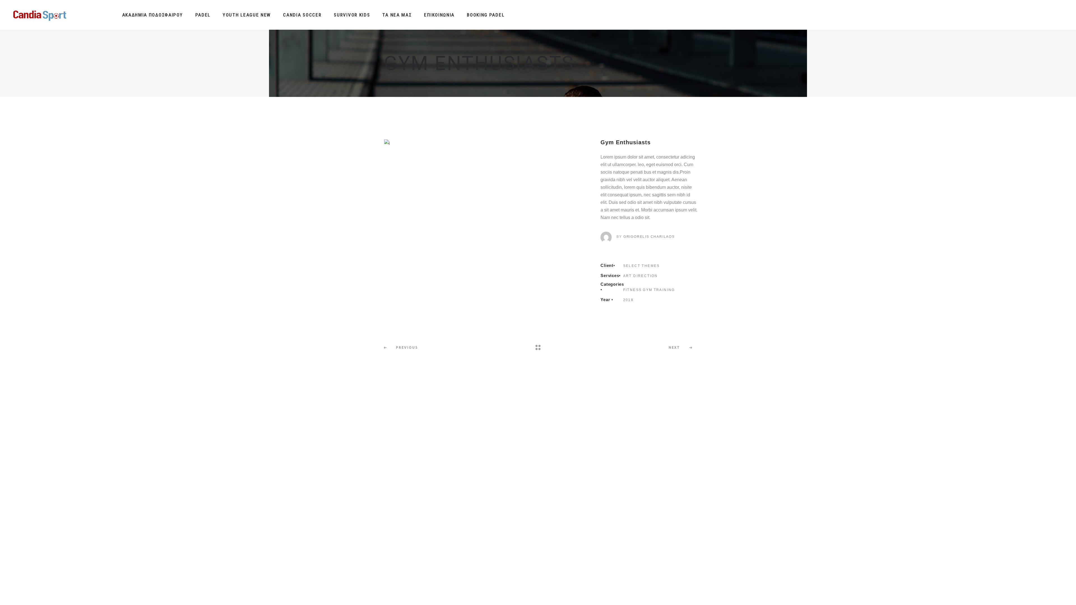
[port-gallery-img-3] (485, 143)
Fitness (632, 290)
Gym (647, 290)
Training (664, 290)
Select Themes (641, 266)
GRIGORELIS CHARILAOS (649, 237)
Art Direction (640, 276)
